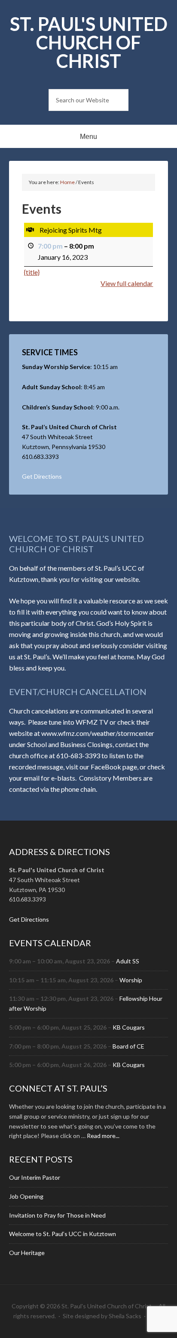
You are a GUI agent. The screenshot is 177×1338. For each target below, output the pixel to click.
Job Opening (26, 1196)
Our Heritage (27, 1252)
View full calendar (127, 283)
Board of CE (128, 1046)
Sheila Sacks (125, 1316)
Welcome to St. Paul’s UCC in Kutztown (62, 1233)
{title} (32, 272)
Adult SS (127, 961)
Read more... (103, 1135)
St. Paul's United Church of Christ (89, 42)
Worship (130, 980)
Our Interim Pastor (34, 1177)
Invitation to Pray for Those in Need (57, 1215)
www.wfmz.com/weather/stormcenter (97, 733)
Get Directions (42, 476)
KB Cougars (129, 1027)
